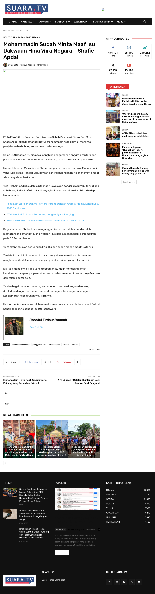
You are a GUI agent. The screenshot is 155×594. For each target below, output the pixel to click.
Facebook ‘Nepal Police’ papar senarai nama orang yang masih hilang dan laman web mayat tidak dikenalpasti (77, 519)
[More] (77, 362)
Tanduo (66, 344)
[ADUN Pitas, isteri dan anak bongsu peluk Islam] (113, 133)
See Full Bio (37, 327)
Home (6, 30)
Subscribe (129, 63)
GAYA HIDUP (127, 144)
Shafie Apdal (54, 344)
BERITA (51, 443)
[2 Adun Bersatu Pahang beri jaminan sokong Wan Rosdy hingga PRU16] (113, 169)
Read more (62, 552)
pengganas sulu (39, 344)
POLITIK (24, 30)
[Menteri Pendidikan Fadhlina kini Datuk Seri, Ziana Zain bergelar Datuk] (113, 100)
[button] (144, 21)
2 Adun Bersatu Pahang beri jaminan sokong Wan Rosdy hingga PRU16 (135, 171)
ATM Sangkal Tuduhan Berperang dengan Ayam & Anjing (40, 214)
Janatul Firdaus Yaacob (23, 65)
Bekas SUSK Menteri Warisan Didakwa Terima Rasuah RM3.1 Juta (45, 220)
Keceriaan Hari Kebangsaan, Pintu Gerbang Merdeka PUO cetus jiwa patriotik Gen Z (51, 451)
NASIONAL (15, 30)
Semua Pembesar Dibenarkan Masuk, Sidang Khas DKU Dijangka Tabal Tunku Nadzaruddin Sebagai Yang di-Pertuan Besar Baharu (33, 495)
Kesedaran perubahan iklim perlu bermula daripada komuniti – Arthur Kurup (84, 451)
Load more (128, 182)
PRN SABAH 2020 (22, 37)
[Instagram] (117, 582)
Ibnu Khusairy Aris (76, 529)
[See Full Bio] (46, 327)
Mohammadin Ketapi (21, 344)
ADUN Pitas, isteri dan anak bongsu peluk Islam (135, 134)
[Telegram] (124, 582)
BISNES (19, 443)
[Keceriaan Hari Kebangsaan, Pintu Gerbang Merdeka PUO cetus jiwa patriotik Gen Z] (52, 439)
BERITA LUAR (61, 529)
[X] (132, 582)
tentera (75, 344)
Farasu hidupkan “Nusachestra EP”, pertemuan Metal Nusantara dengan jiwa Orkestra (135, 152)
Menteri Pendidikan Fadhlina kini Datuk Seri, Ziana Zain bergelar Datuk (136, 101)
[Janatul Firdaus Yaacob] (5, 65)
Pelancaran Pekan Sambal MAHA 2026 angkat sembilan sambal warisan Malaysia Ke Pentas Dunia (19, 451)
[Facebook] (109, 582)
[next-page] (10, 463)
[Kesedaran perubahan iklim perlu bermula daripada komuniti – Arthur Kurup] (84, 439)
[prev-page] (5, 463)
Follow (129, 46)
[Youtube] (139, 582)
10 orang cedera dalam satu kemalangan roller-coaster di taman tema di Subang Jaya (136, 118)
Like (113, 46)
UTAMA (36, 37)
